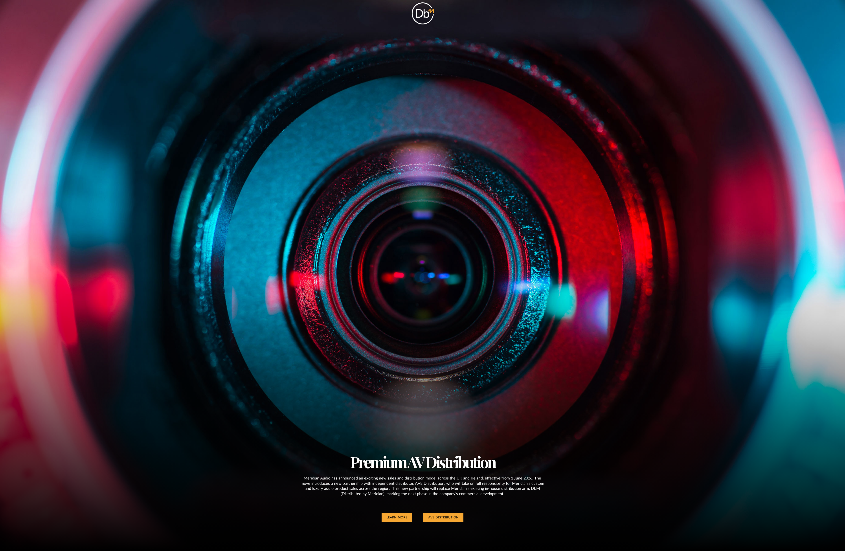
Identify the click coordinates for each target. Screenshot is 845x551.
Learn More (397, 517)
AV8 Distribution (443, 517)
